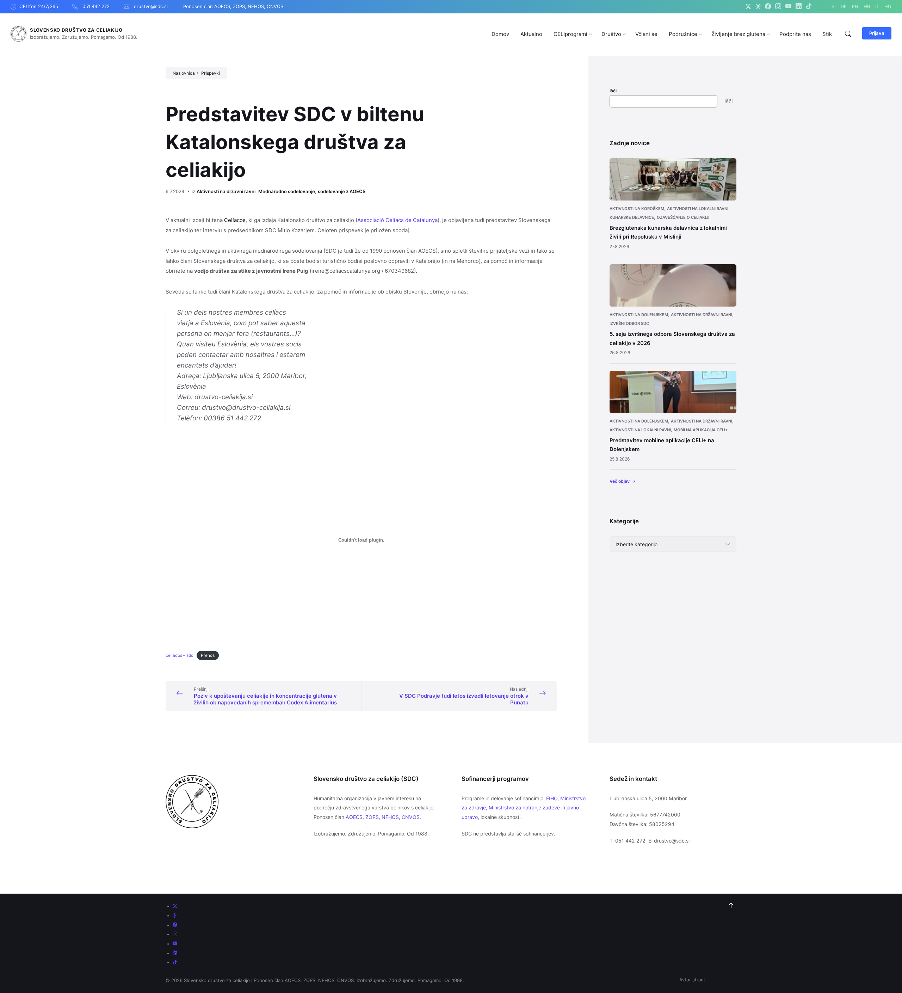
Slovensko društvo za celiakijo (76, 30)
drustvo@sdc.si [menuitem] (151, 6)
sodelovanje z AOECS (342, 191)
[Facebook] (768, 6)
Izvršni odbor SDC (629, 323)
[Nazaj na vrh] (731, 905)
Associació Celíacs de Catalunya (397, 220)
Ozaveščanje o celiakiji (683, 217)
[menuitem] (500, 34)
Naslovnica (184, 73)
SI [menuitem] (833, 6)
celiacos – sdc (179, 655)
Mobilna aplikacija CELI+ (701, 429)
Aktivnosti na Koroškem (637, 208)
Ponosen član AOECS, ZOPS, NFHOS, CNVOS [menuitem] (233, 6)
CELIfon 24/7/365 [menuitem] (38, 6)
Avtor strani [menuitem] (692, 979)
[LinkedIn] (799, 6)
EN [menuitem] (855, 6)
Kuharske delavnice (632, 217)
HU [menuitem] (887, 6)
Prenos (208, 655)
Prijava (876, 33)
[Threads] (758, 6)
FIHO (551, 798)
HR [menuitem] (867, 6)
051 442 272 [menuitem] (96, 6)
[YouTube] (788, 6)
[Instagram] (778, 6)
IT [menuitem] (877, 6)
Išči (613, 90)
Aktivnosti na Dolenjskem (639, 314)
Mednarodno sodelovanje (286, 191)
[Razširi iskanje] (848, 34)
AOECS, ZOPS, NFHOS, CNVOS (383, 817)
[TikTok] (809, 6)
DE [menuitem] (844, 6)
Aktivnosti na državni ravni (226, 191)
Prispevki (210, 73)
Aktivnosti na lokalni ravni (697, 208)
